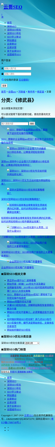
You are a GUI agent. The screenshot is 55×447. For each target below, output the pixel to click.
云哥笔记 (11, 44)
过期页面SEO (32, 368)
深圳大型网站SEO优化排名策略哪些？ (21, 199)
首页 (9, 22)
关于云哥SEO (14, 51)
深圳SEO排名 (14, 33)
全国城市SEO (14, 54)
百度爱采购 (45, 368)
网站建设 (11, 40)
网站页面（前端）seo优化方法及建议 (26, 284)
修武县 (40, 92)
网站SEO (48, 359)
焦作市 (31, 92)
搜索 (32, 124)
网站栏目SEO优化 (37, 365)
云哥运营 (11, 47)
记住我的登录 (11, 80)
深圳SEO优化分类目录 (12, 343)
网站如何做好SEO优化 (18, 330)
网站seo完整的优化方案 (19, 301)
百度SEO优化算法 (17, 368)
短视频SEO (20, 359)
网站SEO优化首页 (34, 359)
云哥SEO (28, 415)
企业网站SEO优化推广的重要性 (17, 267)
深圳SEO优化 (14, 30)
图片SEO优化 (7, 362)
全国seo (12, 92)
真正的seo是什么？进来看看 (21, 280)
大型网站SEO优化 (19, 365)
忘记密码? (24, 80)
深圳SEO (11, 26)
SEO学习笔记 (14, 37)
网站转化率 (20, 362)
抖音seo (30, 362)
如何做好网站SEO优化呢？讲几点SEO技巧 (29, 319)
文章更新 (14, 356)
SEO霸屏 (49, 356)
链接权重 (38, 362)
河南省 (21, 92)
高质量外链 (38, 356)
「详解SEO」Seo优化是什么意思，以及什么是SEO (27, 237)
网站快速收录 (26, 356)
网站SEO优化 (7, 359)
